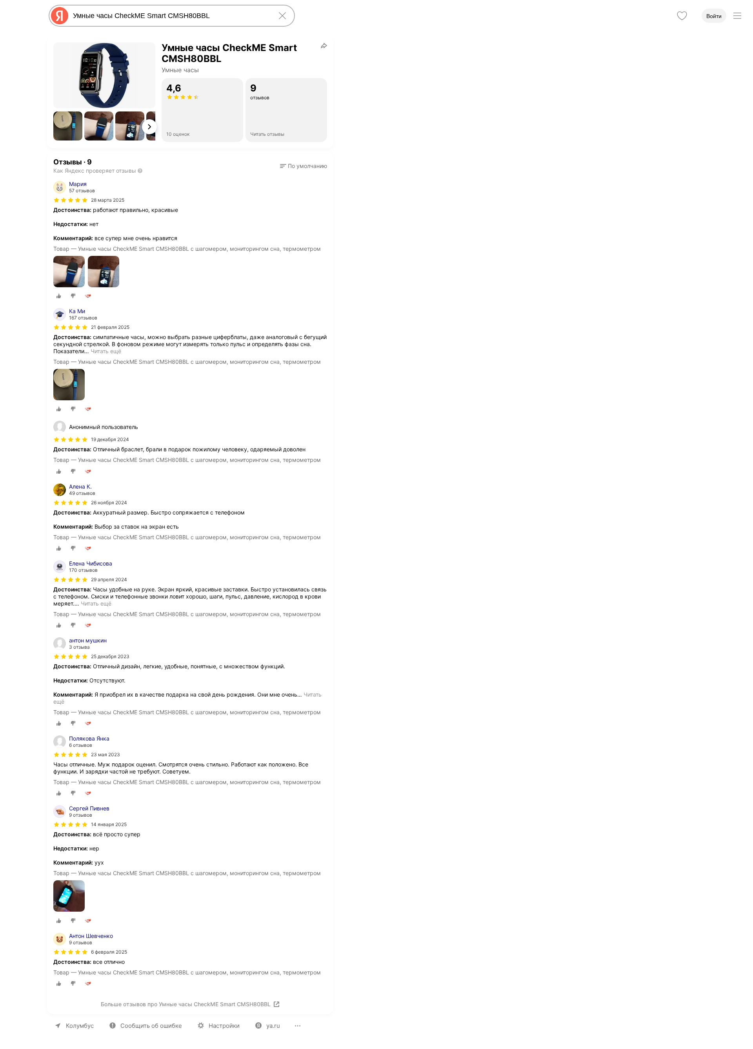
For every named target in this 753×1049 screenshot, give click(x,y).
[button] (67, 125)
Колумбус (80, 1025)
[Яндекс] (59, 15)
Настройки (224, 1025)
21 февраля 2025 (110, 327)
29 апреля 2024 (109, 579)
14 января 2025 (109, 824)
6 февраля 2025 (109, 952)
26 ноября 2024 (109, 502)
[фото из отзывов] (69, 272)
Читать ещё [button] (106, 351)
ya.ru (273, 1025)
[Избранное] (682, 15)
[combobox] (170, 15)
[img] (70, 200)
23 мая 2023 (105, 754)
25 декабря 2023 (110, 656)
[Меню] (737, 16)
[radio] (58, 296)
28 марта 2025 (107, 200)
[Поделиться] (324, 45)
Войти (714, 16)
